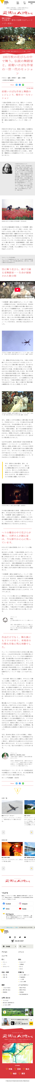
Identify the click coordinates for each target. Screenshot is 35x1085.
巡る (19, 959)
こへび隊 (22, 979)
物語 (15, 1073)
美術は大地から (10, 927)
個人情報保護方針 (24, 994)
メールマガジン (23, 985)
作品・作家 (5, 972)
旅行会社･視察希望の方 (8, 1002)
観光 (27, 1069)
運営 (23, 1073)
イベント (21, 952)
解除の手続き (23, 989)
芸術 (16, 927)
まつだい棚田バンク (24, 974)
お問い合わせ (6, 997)
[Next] (31, 832)
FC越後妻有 (22, 977)
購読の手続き (23, 987)
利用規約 (22, 992)
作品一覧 (5, 974)
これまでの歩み (6, 987)
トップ (3, 927)
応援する (21, 972)
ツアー (4, 964)
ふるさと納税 (23, 981)
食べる (21, 966)
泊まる (21, 968)
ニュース (4, 955)
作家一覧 (5, 977)
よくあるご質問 (6, 1004)
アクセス (4, 952)
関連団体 (5, 992)
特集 (10, 1069)
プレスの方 (5, 1000)
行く (3, 959)
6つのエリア (23, 962)
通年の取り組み (6, 989)
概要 (3, 985)
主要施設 (22, 964)
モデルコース (6, 966)
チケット (5, 962)
